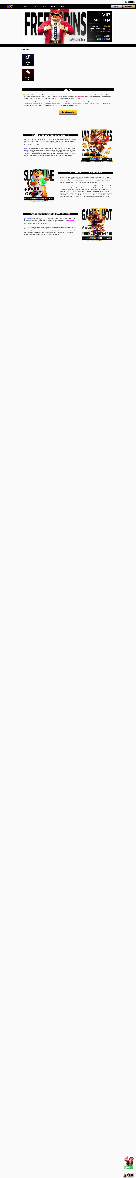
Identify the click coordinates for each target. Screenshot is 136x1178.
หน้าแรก (26, 6)
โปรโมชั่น (35, 6)
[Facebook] (126, 2)
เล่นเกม (44, 6)
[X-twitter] (131, 2)
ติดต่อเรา (62, 6)
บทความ (53, 6)
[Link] (134, 2)
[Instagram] (129, 2)
